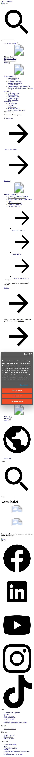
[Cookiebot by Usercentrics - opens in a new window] (24, 354)
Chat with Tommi (13, 95)
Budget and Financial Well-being (17, 198)
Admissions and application (12, 712)
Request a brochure (13, 93)
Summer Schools (13, 84)
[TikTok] (17, 708)
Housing (10, 105)
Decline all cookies (17, 401)
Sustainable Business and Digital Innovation (20, 199)
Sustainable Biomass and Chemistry (18, 196)
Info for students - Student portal (13, 754)
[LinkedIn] (17, 607)
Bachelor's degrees (13, 78)
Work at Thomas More (10, 748)
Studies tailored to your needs (16, 110)
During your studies (13, 98)
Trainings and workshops (15, 83)
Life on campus (12, 103)
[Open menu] (7, 3)
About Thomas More (10, 744)
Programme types (9, 716)
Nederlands (7, 458)
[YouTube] (17, 641)
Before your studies (13, 96)
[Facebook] (17, 574)
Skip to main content (7, 1)
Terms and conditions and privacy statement (16, 751)
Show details (24, 385)
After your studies (13, 100)
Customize (16, 396)
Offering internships (10, 735)
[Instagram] (17, 674)
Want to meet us (9, 719)
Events (6, 749)
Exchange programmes (14, 81)
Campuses (7, 721)
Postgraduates (12, 80)
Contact (6, 753)
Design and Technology (15, 204)
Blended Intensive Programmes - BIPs (19, 86)
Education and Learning (15, 203)
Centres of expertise (10, 729)
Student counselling (13, 108)
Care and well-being (14, 206)
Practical (6, 714)
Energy (10, 201)
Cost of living (12, 107)
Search (3, 5)
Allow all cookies (17, 390)
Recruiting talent (9, 738)
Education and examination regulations (15, 722)
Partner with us (8, 737)
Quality (6, 746)
